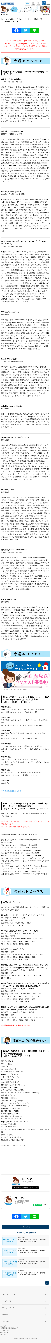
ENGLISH (3, 1334)
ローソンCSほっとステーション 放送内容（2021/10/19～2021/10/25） (32, 1251)
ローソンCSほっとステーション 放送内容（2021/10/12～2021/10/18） (32, 1262)
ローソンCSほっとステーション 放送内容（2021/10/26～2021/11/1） (32, 1240)
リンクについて (5, 1330)
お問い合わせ (4, 1332)
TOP (47, 1283)
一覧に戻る (25, 1227)
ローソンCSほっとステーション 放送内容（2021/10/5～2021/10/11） (32, 1274)
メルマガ (3, 1326)
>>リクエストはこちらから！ (12, 791)
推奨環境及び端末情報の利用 (9, 1328)
